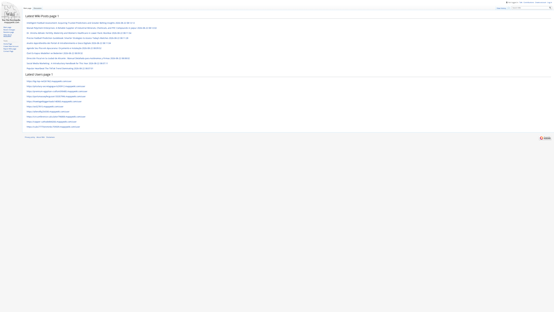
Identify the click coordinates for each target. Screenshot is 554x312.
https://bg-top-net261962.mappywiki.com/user (49, 81)
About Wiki (41, 137)
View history (501, 8)
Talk (520, 2)
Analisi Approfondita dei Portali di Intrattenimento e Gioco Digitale (69, 43)
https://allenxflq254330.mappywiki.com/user (48, 111)
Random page (8, 32)
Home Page (7, 44)
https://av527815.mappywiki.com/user (45, 106)
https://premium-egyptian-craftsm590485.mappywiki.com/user (57, 91)
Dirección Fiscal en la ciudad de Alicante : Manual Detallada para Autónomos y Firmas (78, 58)
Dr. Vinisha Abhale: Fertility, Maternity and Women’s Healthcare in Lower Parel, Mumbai (79, 33)
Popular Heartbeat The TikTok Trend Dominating (60, 68)
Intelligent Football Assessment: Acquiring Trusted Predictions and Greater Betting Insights (81, 23)
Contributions (529, 2)
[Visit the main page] (11, 11)
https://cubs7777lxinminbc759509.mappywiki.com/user (53, 126)
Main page (27, 8)
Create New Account (10, 46)
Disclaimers (50, 137)
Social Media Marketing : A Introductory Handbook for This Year (67, 63)
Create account (540, 2)
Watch (509, 7)
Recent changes (9, 30)
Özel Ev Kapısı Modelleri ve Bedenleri (55, 53)
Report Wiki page (9, 49)
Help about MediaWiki (7, 36)
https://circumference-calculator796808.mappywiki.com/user (56, 116)
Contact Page (8, 51)
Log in (549, 2)
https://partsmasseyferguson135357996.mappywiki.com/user (56, 96)
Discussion (38, 8)
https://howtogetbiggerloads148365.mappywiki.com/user (54, 101)
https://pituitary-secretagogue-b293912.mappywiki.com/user (56, 86)
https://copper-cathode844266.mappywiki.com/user (52, 121)
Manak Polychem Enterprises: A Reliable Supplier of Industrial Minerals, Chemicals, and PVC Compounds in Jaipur (92, 28)
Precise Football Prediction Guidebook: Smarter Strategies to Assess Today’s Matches (77, 38)
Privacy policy (30, 137)
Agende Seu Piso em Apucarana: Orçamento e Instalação (64, 48)
